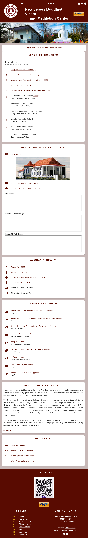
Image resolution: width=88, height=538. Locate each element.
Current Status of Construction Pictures (26, 188)
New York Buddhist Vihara (21, 445)
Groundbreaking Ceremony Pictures (25, 183)
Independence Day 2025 (20, 283)
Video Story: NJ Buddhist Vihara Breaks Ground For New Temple (36, 318)
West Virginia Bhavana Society (23, 461)
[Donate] (85, 3)
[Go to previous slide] (6, 33)
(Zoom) (36, 96)
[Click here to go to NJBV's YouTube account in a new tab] (82, 3)
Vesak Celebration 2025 (20, 272)
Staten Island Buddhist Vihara (22, 451)
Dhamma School (25, 524)
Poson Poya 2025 (18, 267)
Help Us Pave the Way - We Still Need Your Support (31, 90)
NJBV (51, 3)
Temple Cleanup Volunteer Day (23, 70)
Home (21, 516)
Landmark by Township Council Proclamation (28, 334)
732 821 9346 (70, 528)
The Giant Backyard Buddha (22, 365)
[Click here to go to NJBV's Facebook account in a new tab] (79, 3)
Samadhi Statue (25, 522)
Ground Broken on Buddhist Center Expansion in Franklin (33, 326)
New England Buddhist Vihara (23, 456)
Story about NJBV (18, 342)
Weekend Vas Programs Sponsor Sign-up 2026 (29, 80)
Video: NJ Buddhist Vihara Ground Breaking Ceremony (32, 311)
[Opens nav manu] (22, 3)
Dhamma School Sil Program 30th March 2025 (29, 277)
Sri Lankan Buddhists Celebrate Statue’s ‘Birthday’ (31, 349)
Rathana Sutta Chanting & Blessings (25, 75)
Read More (7, 431)
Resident (22, 529)
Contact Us (23, 534)
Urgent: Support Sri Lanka (21, 85)
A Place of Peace (17, 357)
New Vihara (23, 519)
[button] (43, 288)
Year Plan (23, 532)
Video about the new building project (25, 373)
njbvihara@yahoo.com (68, 530)
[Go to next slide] (82, 33)
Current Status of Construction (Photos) (45, 48)
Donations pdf (16, 154)
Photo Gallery (24, 527)
